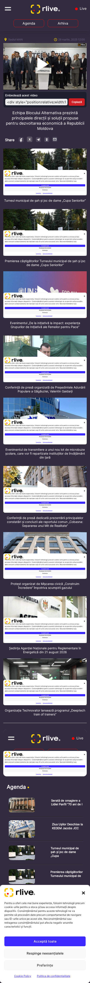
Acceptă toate (45, 941)
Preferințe (45, 965)
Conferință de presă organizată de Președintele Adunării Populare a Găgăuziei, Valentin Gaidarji (45, 389)
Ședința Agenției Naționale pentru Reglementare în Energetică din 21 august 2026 (45, 650)
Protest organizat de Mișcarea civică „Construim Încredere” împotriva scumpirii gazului (45, 585)
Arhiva (63, 23)
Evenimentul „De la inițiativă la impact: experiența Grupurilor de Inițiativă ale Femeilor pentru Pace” (45, 325)
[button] (83, 892)
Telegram (38, 139)
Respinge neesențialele (45, 953)
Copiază (77, 102)
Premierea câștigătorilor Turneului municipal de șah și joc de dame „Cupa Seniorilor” (45, 263)
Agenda (28, 23)
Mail (55, 139)
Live (83, 8)
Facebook (21, 139)
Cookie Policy (22, 976)
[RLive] (46, 10)
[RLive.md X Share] (29, 139)
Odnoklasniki (46, 139)
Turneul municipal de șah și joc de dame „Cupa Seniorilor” (45, 200)
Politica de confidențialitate (53, 976)
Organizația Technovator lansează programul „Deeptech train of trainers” (45, 712)
